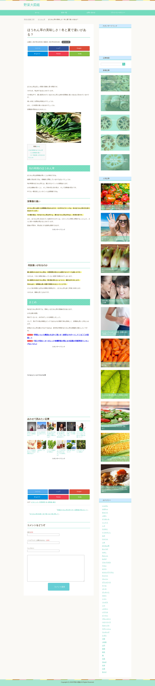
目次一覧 (64, 12)
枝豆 (103, 652)
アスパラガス (106, 562)
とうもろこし (106, 532)
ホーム (37, 12)
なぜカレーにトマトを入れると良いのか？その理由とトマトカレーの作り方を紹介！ (115, 489)
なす (103, 536)
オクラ (104, 569)
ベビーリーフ (106, 622)
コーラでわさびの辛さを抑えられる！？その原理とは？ (61, 453)
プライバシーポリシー (118, 12)
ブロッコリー (106, 619)
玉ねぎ (104, 662)
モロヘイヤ (105, 625)
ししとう (105, 522)
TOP (30, 19)
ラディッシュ (106, 629)
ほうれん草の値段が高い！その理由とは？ (71, 434)
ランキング (105, 632)
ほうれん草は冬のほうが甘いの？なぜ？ (41, 434)
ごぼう (104, 516)
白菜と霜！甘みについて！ (71, 451)
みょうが (105, 549)
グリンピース (106, 582)
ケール (104, 585)
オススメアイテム (108, 572)
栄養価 (50, 502)
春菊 (103, 649)
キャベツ (105, 576)
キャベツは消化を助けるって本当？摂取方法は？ (31, 452)
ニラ (103, 605)
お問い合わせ (91, 12)
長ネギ (104, 672)
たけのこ (105, 529)
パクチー (105, 609)
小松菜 (104, 642)
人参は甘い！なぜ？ (41, 451)
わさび (104, 559)
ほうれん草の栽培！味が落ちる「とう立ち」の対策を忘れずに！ (61, 435)
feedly (80, 53)
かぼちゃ (105, 509)
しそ (103, 526)
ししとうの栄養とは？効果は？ (51, 451)
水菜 (103, 659)
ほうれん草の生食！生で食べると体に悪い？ (44, 514)
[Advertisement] (58, 70)
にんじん (105, 539)
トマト (104, 599)
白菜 (103, 669)
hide (38, 146)
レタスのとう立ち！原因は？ (80, 451)
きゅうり (105, 512)
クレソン (105, 579)
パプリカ (105, 612)
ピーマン (105, 615)
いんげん (105, 506)
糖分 (54, 502)
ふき (103, 542)
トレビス (105, 602)
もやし (104, 552)
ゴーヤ (104, 589)
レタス (104, 635)
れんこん (105, 556)
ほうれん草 (66, 42)
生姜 (103, 665)
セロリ (104, 595)
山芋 (103, 645)
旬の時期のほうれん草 (35, 150)
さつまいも (105, 519)
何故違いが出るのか (37, 155)
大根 (103, 639)
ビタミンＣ (34, 502)
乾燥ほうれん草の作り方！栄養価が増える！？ (31, 434)
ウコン (104, 566)
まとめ (30, 157)
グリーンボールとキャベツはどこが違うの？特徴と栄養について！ (81, 435)
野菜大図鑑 (32, 5)
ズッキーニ (105, 592)
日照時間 (42, 502)
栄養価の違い (35, 152)
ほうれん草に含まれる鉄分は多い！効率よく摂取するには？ (51, 435)
